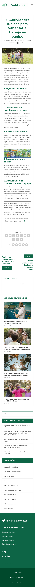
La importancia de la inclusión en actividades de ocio (16, 400)
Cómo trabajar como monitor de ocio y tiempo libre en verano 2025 (17, 348)
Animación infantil (10, 476)
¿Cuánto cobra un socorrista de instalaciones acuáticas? (15, 322)
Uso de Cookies (17, 583)
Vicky (14, 40)
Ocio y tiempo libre (10, 504)
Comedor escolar (9, 481)
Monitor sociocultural (11, 499)
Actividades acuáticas (11, 467)
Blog (4, 552)
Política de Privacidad (17, 578)
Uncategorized (8, 508)
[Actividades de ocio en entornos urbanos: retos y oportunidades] (17, 362)
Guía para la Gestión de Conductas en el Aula (17, 426)
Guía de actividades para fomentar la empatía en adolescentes (16, 446)
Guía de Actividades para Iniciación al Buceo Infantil (16, 453)
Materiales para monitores (12, 490)
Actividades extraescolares (12, 472)
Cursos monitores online (13, 527)
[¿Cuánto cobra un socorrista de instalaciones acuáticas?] (17, 310)
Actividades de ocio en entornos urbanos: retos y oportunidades (16, 374)
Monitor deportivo (10, 495)
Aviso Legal (17, 572)
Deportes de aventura (11, 485)
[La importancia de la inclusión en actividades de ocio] (17, 388)
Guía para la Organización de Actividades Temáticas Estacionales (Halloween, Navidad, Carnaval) (17, 433)
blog (24, 221)
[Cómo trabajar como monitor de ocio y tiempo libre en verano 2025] (17, 336)
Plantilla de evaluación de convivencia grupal (16, 440)
